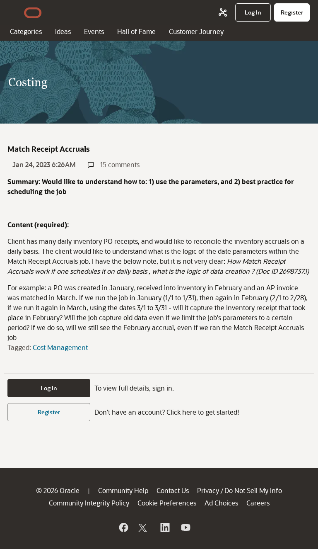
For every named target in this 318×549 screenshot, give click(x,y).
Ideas (63, 31)
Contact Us (173, 490)
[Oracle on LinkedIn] (164, 527)
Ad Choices (221, 502)
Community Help (123, 490)
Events (94, 31)
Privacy (208, 490)
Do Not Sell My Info (253, 490)
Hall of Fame (136, 31)
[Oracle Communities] (223, 12)
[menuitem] (253, 12)
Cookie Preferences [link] (166, 502)
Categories (26, 31)
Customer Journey (196, 31)
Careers (258, 502)
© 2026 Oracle (58, 490)
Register (49, 412)
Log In (49, 388)
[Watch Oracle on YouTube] (185, 527)
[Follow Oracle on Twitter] (143, 527)
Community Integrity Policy (89, 502)
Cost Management (60, 347)
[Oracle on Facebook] (123, 527)
